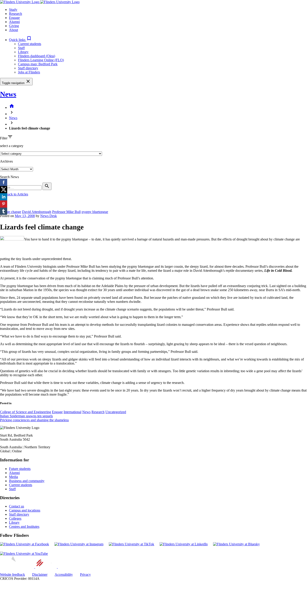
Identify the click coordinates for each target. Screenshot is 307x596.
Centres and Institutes (24, 526)
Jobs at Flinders (29, 72)
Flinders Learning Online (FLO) (41, 60)
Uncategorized (115, 412)
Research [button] (15, 14)
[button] (20, 40)
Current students (29, 44)
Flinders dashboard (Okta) (36, 56)
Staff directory (28, 68)
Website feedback (12, 574)
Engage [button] (14, 18)
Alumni (14, 473)
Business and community (26, 481)
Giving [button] (14, 26)
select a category (11, 146)
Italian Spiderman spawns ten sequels (26, 416)
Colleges (15, 518)
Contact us (16, 506)
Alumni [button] (14, 22)
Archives (6, 161)
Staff (21, 48)
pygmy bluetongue (95, 212)
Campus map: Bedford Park (38, 64)
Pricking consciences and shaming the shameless (34, 420)
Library (23, 52)
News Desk (48, 216)
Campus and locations (24, 510)
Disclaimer (39, 574)
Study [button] (13, 9)
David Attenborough (36, 212)
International (72, 412)
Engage (57, 412)
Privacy (85, 574)
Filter (3, 138)
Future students (20, 469)
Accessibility (64, 574)
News (8, 94)
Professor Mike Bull (66, 212)
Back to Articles (14, 194)
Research (98, 412)
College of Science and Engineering (25, 412)
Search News (9, 177)
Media (13, 477)
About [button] (13, 30)
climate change (10, 212)
